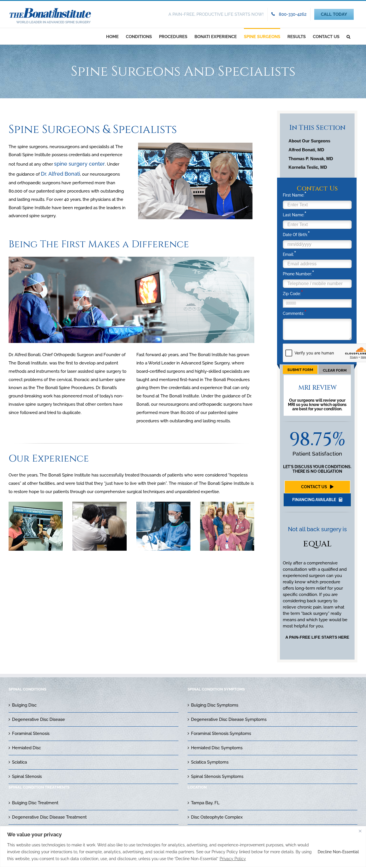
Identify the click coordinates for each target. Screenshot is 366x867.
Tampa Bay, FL (205, 802)
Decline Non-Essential (338, 852)
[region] (183, 846)
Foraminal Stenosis (30, 733)
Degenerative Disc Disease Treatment (49, 817)
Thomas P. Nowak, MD (311, 158)
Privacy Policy (233, 858)
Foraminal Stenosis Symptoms (221, 733)
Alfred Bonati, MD (306, 149)
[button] (348, 36)
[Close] (360, 830)
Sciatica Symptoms (209, 762)
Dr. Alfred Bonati (60, 174)
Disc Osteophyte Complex (217, 817)
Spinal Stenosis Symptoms (217, 776)
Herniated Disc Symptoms (216, 747)
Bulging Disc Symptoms (214, 705)
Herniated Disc (26, 747)
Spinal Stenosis (27, 776)
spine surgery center (79, 164)
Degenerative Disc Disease (38, 719)
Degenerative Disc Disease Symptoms (228, 719)
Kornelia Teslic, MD (308, 167)
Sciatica (19, 762)
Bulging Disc (24, 705)
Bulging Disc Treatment (35, 802)
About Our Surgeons (309, 140)
